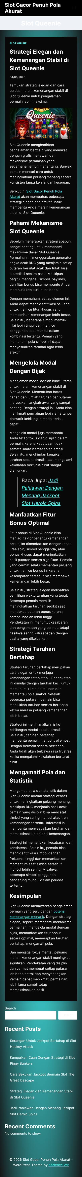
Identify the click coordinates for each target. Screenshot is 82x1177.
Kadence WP (59, 1165)
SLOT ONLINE (18, 43)
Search (10, 1008)
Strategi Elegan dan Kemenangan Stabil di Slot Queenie (39, 60)
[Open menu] (73, 8)
